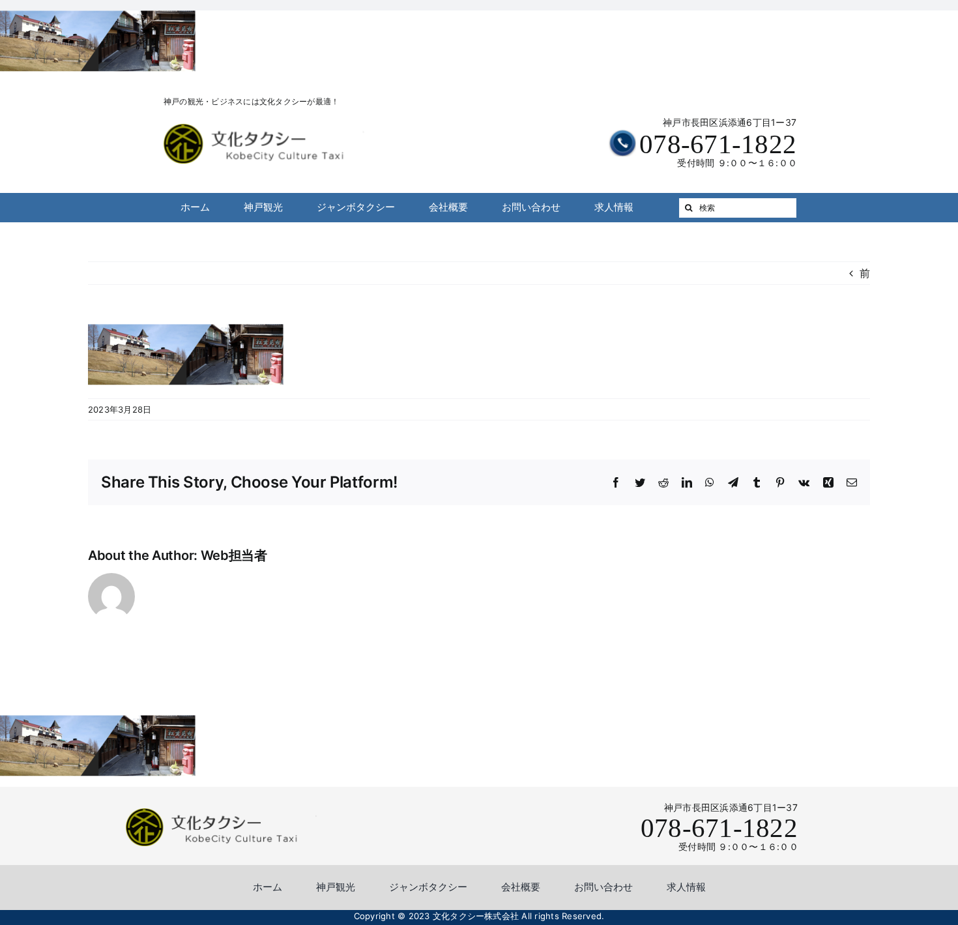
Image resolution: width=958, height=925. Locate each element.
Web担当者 (234, 555)
